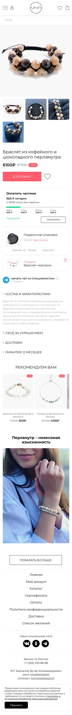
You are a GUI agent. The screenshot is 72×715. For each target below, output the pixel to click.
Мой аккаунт (36, 582)
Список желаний (36, 623)
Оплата (36, 602)
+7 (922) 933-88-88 (36, 663)
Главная (36, 575)
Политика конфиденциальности (36, 609)
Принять (16, 705)
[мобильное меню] (5, 8)
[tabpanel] (18, 397)
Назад (8, 20)
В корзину (22, 176)
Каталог (36, 588)
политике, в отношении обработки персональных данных (32, 697)
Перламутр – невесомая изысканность (36, 439)
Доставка (36, 616)
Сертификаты (36, 595)
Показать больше (36, 560)
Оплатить (53, 219)
